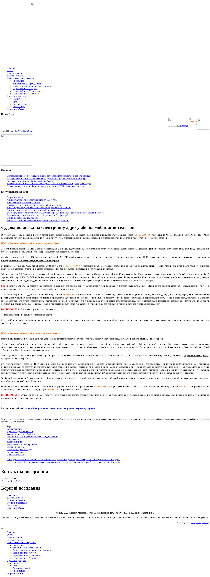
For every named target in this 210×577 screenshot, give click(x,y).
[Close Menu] (2, 528)
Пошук (4, 114)
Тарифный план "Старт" (25, 88)
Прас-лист (12, 495)
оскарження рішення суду (19, 449)
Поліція (16, 99)
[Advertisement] (105, 44)
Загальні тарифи (15, 75)
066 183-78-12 (17, 481)
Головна (11, 68)
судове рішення (14, 442)
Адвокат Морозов (15, 454)
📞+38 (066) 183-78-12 (21, 131)
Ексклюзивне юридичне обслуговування (32, 86)
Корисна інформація (17, 503)
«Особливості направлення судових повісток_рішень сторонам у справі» (57, 408)
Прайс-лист (18, 81)
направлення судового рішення (22, 444)
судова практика (15, 452)
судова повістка (14, 429)
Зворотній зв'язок (15, 109)
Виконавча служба (22, 104)
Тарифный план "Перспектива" (28, 91)
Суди (15, 101)
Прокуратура (19, 106)
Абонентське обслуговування (21, 78)
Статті (10, 70)
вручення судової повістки (20, 431)
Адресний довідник (16, 96)
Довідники (12, 505)
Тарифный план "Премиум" (26, 93)
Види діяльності (15, 73)
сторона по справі (15, 447)
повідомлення (13, 439)
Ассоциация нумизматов (199, 523)
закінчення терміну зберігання (21, 434)
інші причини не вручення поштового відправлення (32, 436)
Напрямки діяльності (17, 500)
